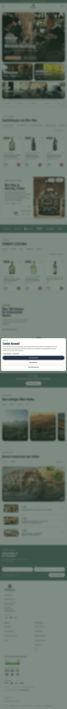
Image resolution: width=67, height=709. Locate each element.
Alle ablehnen (33, 362)
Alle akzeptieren (33, 358)
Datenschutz (15, 353)
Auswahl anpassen (33, 367)
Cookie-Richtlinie (7, 353)
